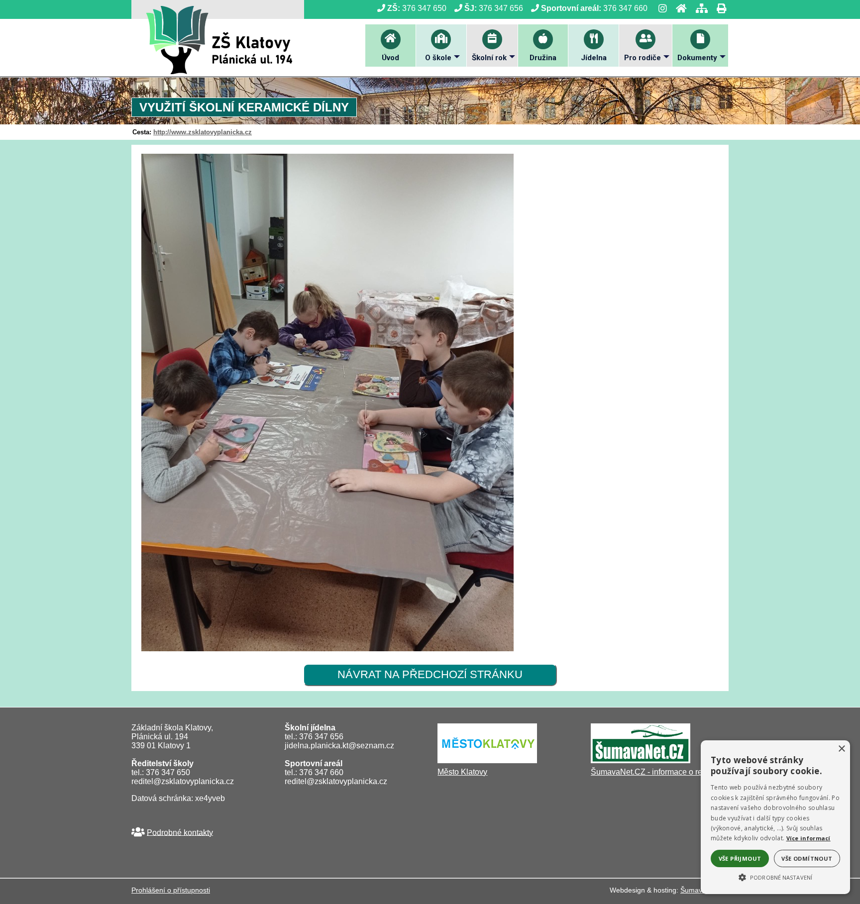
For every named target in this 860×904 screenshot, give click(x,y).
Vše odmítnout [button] (806, 858)
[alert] (775, 817)
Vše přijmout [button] (740, 858)
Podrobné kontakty (180, 832)
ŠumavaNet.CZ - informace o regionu (656, 772)
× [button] (841, 749)
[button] (775, 876)
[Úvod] (678, 8)
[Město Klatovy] (487, 760)
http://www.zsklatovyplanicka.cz (202, 132)
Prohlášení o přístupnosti (170, 890)
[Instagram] (659, 8)
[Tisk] (718, 8)
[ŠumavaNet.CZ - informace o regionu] (640, 760)
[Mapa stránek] (698, 8)
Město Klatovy (462, 772)
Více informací (808, 838)
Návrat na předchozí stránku (430, 674)
